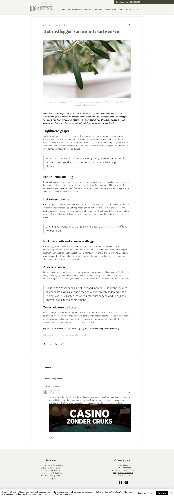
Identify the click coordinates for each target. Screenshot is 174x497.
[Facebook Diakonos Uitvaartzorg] (120, 482)
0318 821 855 (135, 2)
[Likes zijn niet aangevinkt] (50, 437)
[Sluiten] (171, 493)
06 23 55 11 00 (129, 470)
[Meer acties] (129, 25)
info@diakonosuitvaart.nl (123, 472)
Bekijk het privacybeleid (63, 494)
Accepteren (162, 493)
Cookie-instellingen (145, 493)
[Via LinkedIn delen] (56, 344)
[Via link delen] (62, 344)
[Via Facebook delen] (44, 344)
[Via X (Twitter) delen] (50, 344)
